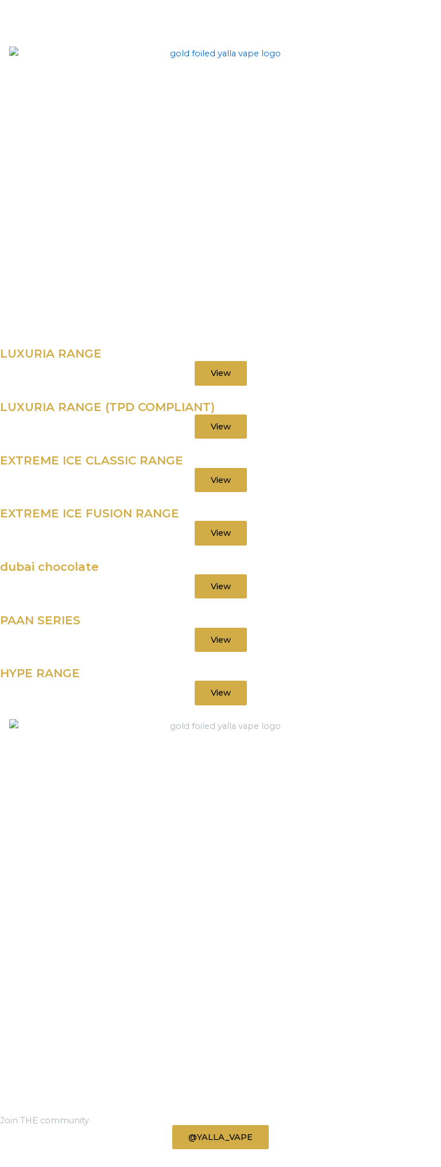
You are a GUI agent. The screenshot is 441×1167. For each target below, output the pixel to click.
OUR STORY (26, 1039)
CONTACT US (27, 1081)
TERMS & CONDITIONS (49, 1067)
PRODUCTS (25, 1025)
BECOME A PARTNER (45, 1053)
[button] (3, 341)
